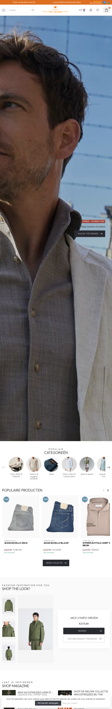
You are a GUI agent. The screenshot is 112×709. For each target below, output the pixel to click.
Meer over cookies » (70, 703)
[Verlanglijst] (97, 10)
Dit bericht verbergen (48, 703)
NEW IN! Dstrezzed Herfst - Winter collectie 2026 (35, 694)
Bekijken (82, 631)
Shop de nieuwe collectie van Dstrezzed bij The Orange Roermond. (91, 694)
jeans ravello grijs (15, 543)
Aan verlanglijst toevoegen (82, 639)
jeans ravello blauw (56, 543)
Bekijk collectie (54, 563)
